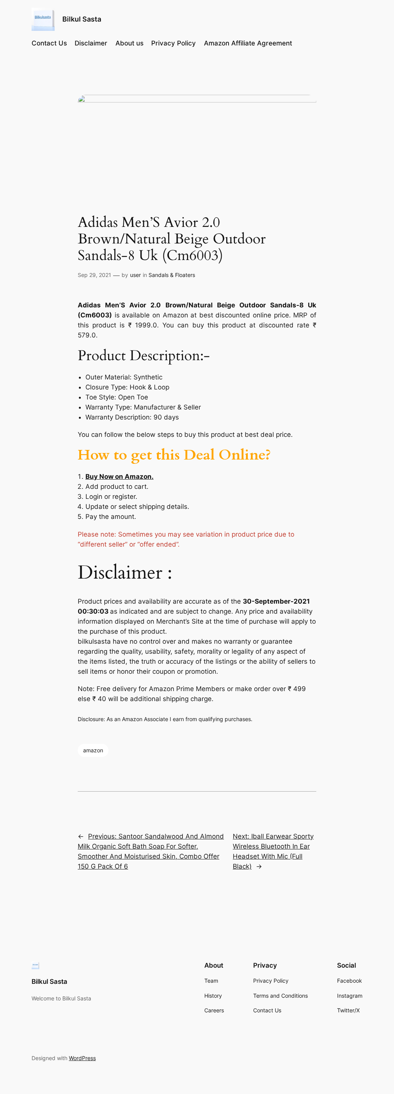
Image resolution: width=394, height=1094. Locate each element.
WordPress (82, 1058)
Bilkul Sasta (81, 19)
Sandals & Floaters (172, 275)
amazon (93, 750)
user (135, 275)
